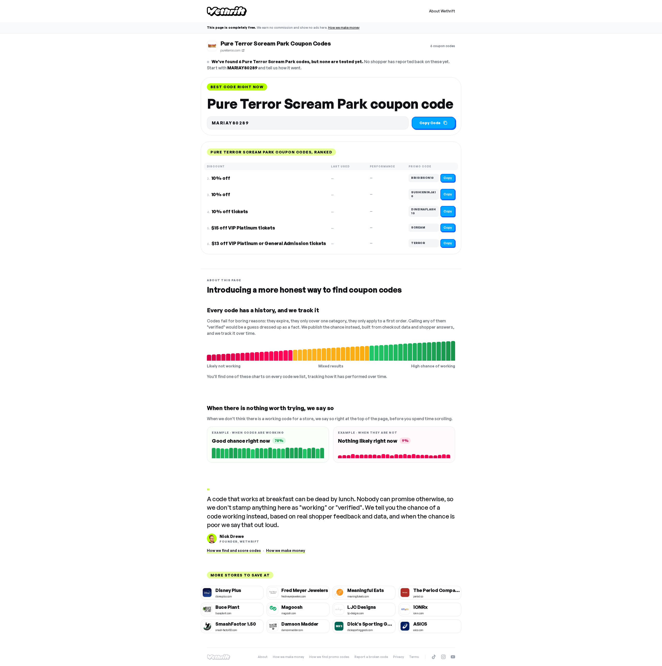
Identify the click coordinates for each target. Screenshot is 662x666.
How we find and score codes (234, 550)
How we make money (343, 27)
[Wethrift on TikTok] (434, 657)
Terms (414, 657)
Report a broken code (371, 657)
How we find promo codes (329, 657)
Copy (447, 178)
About (263, 657)
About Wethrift (442, 11)
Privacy (398, 657)
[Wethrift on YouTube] (453, 657)
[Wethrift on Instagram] (443, 657)
